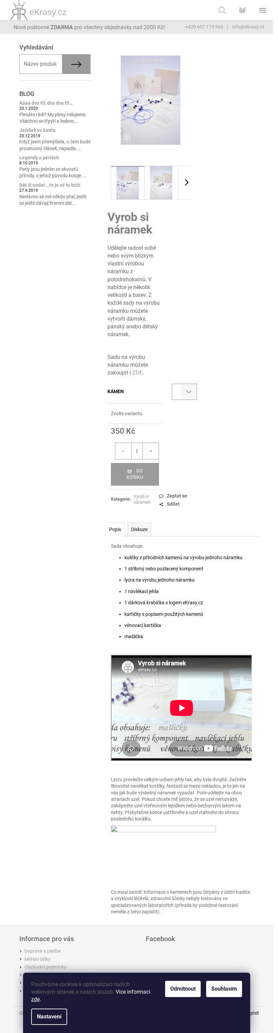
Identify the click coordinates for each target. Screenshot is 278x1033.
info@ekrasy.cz (247, 26)
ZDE (137, 372)
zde (35, 999)
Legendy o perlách (39, 157)
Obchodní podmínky (45, 967)
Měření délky (37, 959)
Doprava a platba (42, 951)
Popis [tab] (115, 529)
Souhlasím (224, 989)
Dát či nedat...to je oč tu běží (49, 185)
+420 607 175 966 (204, 26)
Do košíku (134, 474)
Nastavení (49, 1016)
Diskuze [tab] (139, 529)
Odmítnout (183, 989)
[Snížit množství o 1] (123, 451)
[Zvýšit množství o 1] (150, 451)
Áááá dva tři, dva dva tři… (46, 103)
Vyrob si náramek (142, 499)
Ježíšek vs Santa (37, 130)
